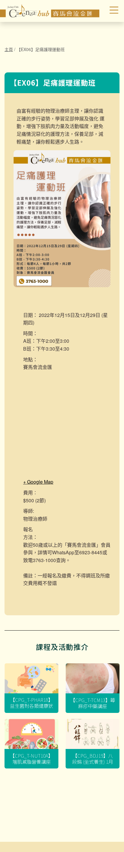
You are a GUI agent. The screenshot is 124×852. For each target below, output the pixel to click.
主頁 (9, 49)
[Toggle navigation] (110, 11)
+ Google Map (38, 481)
